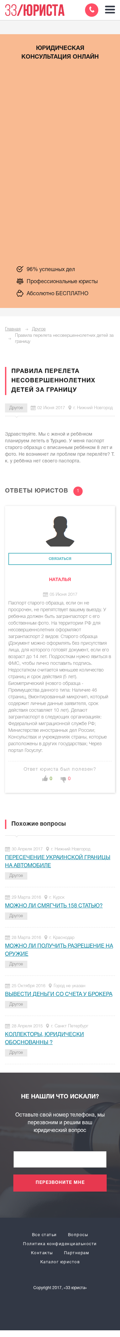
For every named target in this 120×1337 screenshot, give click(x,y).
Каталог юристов (60, 1262)
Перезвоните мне (60, 1183)
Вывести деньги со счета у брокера (58, 994)
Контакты (42, 1253)
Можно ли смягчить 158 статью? (54, 906)
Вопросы (78, 1235)
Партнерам (76, 1253)
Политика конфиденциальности (60, 1244)
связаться (60, 559)
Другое (39, 329)
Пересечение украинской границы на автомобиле (57, 861)
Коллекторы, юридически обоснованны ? (44, 1038)
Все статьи (44, 1235)
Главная (13, 329)
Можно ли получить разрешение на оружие (59, 950)
